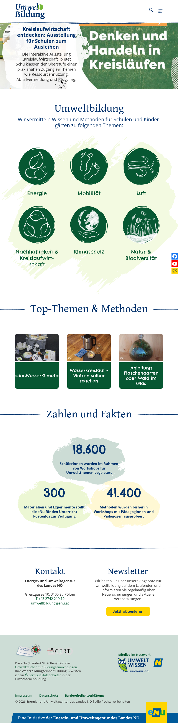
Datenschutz (48, 695)
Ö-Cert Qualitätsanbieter (43, 675)
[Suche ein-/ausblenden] (151, 11)
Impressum (23, 695)
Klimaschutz (89, 251)
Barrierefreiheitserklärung (84, 695)
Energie (37, 193)
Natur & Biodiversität (141, 254)
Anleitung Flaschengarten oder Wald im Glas (141, 375)
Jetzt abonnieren (128, 611)
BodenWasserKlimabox (37, 375)
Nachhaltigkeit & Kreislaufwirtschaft (37, 258)
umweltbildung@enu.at (50, 603)
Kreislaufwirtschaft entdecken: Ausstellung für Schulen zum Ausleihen (46, 38)
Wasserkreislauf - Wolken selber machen (89, 375)
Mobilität (89, 193)
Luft (141, 193)
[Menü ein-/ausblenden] (160, 11)
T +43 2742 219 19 (50, 598)
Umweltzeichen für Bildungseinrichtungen (46, 667)
